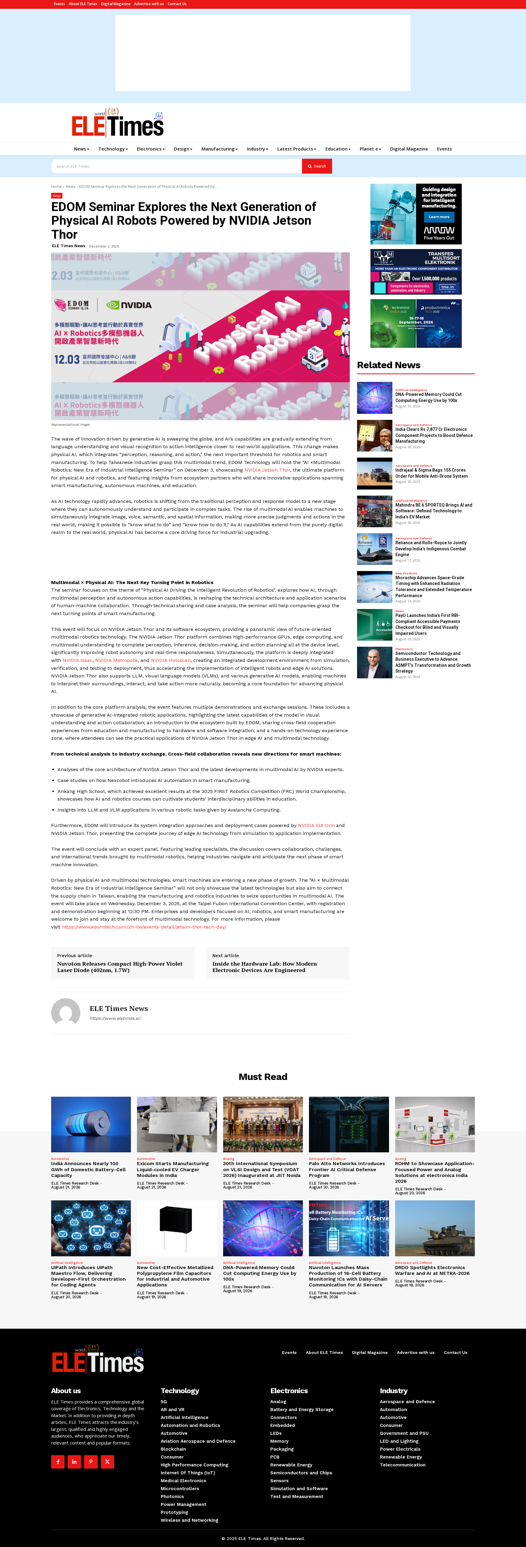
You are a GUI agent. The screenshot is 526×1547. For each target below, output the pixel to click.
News (70, 186)
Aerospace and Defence (413, 425)
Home (56, 186)
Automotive (60, 1158)
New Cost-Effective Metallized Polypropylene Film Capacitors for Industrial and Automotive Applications (175, 1276)
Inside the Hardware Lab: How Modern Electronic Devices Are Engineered (264, 967)
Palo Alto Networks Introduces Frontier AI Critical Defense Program (347, 1169)
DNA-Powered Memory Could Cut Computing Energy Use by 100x (259, 1273)
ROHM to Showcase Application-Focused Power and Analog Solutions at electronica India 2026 (435, 1172)
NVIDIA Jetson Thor (267, 470)
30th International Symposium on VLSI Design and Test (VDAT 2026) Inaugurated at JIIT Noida (261, 1169)
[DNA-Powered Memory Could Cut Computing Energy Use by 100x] (374, 398)
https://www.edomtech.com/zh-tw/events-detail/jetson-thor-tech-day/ (144, 927)
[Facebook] (58, 1462)
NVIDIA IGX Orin (316, 825)
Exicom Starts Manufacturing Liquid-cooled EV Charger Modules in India (173, 1169)
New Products (406, 573)
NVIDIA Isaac (78, 660)
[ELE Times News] (65, 1012)
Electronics (404, 649)
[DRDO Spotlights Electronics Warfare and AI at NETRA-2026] (435, 1228)
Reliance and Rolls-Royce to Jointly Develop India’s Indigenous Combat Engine (431, 548)
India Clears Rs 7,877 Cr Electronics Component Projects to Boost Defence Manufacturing (434, 435)
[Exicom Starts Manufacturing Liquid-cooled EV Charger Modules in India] (177, 1125)
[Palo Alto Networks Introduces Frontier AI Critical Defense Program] (349, 1125)
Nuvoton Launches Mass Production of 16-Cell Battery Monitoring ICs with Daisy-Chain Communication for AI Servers (348, 1276)
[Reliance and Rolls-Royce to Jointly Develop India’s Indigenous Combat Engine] (374, 549)
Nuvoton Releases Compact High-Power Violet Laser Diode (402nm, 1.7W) (120, 967)
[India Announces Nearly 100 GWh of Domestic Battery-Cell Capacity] (91, 1125)
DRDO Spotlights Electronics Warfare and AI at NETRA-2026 (432, 1270)
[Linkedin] (74, 1462)
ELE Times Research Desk (75, 1183)
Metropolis (125, 660)
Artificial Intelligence (411, 390)
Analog (228, 1158)
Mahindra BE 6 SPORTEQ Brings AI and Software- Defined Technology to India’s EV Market (433, 511)
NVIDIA (104, 660)
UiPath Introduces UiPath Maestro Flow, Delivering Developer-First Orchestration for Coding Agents (88, 1276)
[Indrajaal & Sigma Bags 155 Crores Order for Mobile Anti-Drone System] (374, 473)
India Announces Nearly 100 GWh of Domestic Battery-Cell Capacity (88, 1169)
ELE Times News (68, 246)
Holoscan (180, 660)
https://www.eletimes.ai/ (115, 1018)
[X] (107, 1462)
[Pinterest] (90, 1462)
